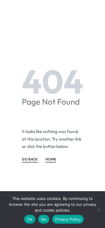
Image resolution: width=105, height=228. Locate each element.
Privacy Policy (68, 219)
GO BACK (30, 159)
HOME (51, 159)
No (44, 219)
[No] (98, 209)
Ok (29, 219)
